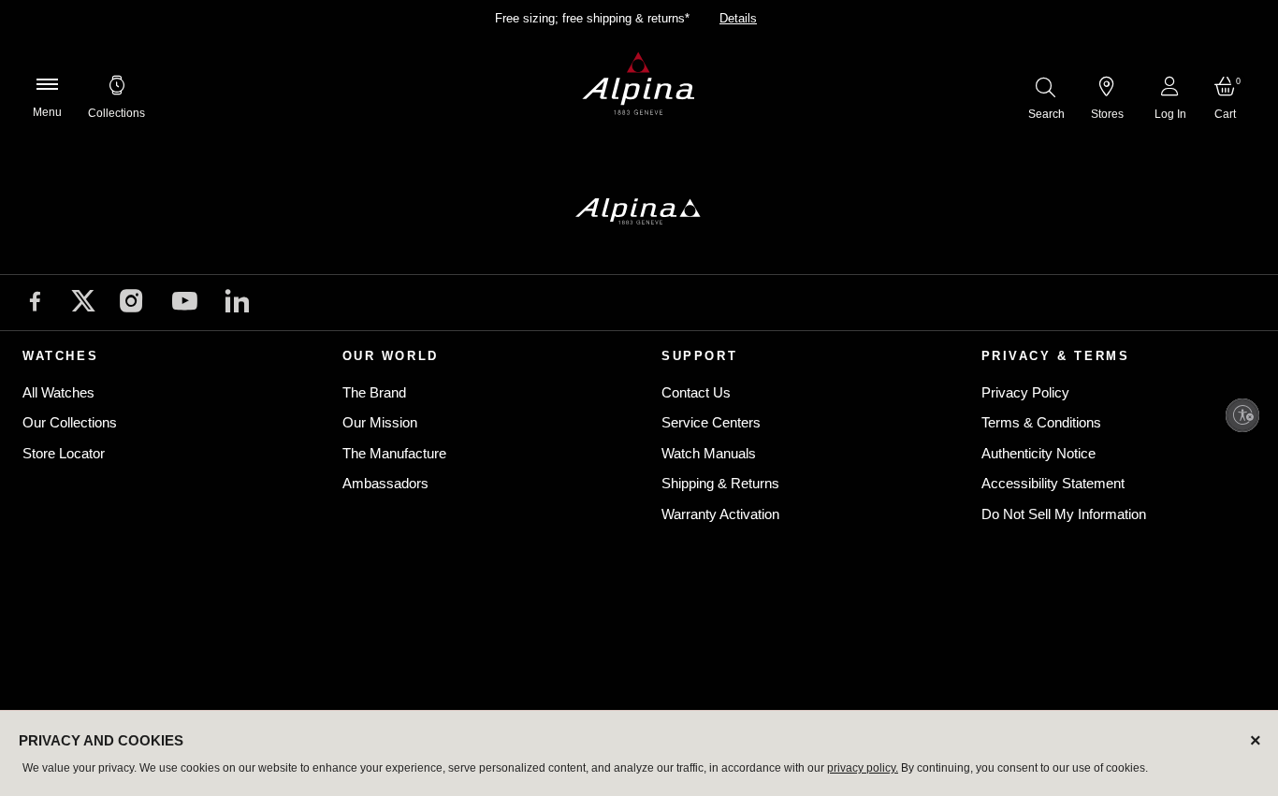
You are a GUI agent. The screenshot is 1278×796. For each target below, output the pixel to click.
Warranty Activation (720, 514)
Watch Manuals (708, 453)
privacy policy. (862, 767)
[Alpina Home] (639, 84)
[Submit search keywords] (1045, 86)
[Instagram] (131, 303)
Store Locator (63, 453)
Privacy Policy (1025, 392)
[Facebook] (35, 303)
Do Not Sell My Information (1063, 514)
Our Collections (69, 422)
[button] (116, 84)
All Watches (58, 392)
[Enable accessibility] (1242, 415)
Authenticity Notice (1038, 453)
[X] (83, 300)
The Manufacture (394, 453)
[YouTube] (185, 304)
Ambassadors (385, 483)
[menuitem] (116, 84)
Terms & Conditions (1041, 422)
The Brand (374, 392)
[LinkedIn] (237, 303)
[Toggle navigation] (46, 84)
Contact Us (696, 392)
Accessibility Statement (1053, 483)
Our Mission (379, 422)
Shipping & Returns (720, 483)
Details (738, 18)
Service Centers (711, 422)
